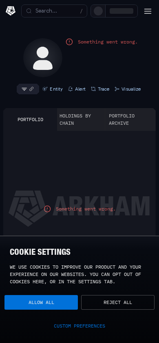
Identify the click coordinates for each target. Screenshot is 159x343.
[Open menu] (147, 10)
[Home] (10, 11)
